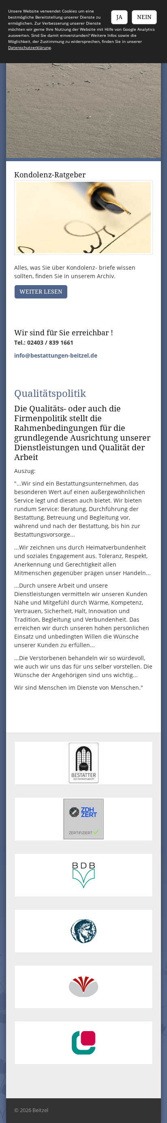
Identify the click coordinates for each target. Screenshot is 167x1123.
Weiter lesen (40, 291)
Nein (144, 17)
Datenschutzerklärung (29, 47)
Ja (119, 17)
